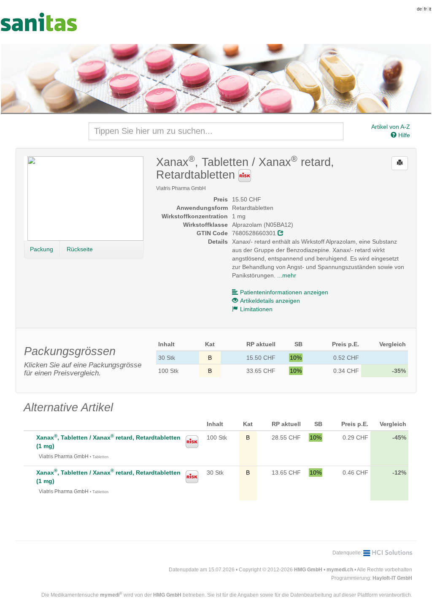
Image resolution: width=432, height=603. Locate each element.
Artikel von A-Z (390, 126)
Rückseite (80, 249)
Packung (41, 249)
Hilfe (403, 135)
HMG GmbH (308, 570)
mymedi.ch (340, 570)
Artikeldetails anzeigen (270, 300)
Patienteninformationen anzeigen (284, 292)
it (430, 8)
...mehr (286, 275)
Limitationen (256, 309)
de (419, 8)
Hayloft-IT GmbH (392, 578)
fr (425, 8)
